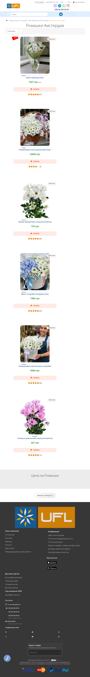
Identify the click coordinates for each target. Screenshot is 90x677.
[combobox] (14, 31)
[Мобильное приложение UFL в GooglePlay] (52, 568)
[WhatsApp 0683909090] (64, 6)
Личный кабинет (80, 2)
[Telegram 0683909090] (60, 6)
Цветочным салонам (56, 535)
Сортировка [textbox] (11, 31)
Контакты (9, 538)
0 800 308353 (11, 621)
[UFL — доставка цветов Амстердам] (13, 6)
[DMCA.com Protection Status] (56, 660)
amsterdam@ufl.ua (14, 604)
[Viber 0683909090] (55, 6)
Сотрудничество (11, 584)
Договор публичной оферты (59, 549)
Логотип (8, 545)
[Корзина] (60, 14)
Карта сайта (9, 548)
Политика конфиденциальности (60, 538)
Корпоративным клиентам (58, 552)
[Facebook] (32, 632)
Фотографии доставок (13, 577)
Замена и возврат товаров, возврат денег (64, 545)
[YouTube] (33, 637)
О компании (9, 535)
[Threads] (59, 632)
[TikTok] (59, 637)
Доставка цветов (11, 588)
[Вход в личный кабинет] (73, 2)
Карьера (8, 541)
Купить (36, 89)
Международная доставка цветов (18, 552)
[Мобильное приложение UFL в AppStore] (52, 562)
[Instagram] (68, 6)
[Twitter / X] (6, 637)
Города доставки (11, 581)
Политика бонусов (55, 542)
